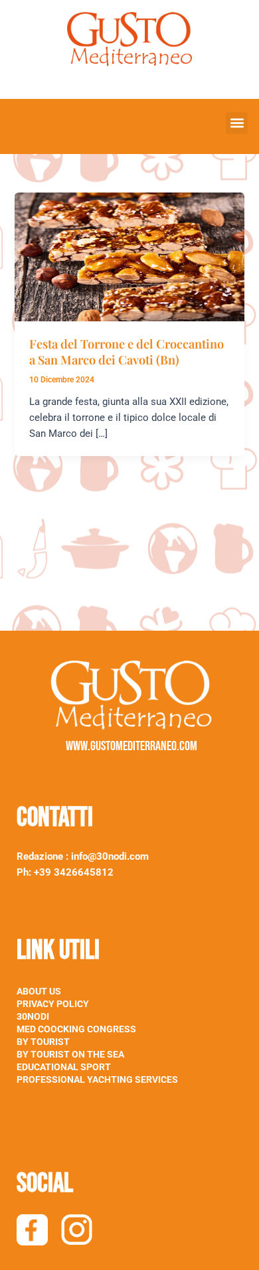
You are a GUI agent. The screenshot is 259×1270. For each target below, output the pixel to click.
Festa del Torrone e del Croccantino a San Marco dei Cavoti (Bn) (126, 351)
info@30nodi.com (111, 856)
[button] (237, 123)
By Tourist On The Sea (70, 1054)
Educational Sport (64, 1067)
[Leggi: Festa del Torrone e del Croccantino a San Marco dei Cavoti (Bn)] (129, 256)
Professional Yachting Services (97, 1079)
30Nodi (33, 1016)
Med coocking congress (76, 1029)
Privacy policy (53, 1003)
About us (39, 991)
